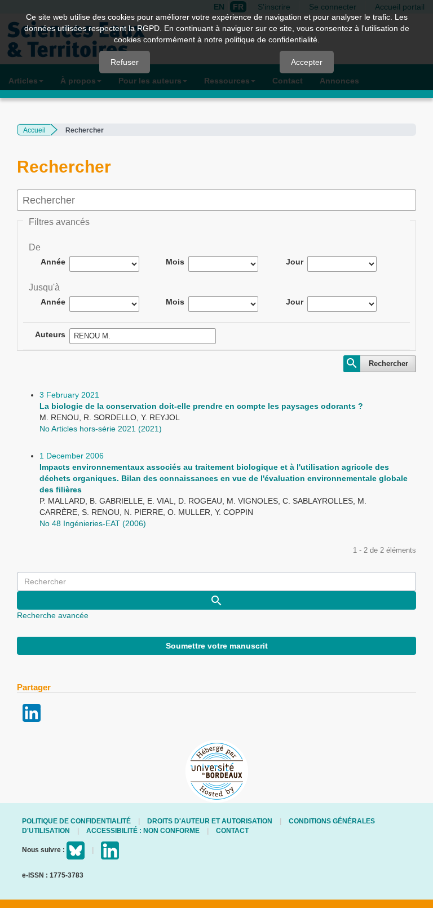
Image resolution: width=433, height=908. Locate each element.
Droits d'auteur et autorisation (209, 821)
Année (53, 261)
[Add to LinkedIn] (32, 712)
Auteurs (50, 334)
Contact (232, 831)
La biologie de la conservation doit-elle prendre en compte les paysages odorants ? (201, 406)
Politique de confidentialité (76, 821)
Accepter (306, 62)
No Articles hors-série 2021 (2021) (100, 428)
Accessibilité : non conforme (143, 831)
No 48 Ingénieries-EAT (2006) (92, 523)
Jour (294, 261)
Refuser (125, 62)
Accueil (34, 130)
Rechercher (388, 363)
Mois (175, 261)
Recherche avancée (53, 615)
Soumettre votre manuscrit (217, 645)
